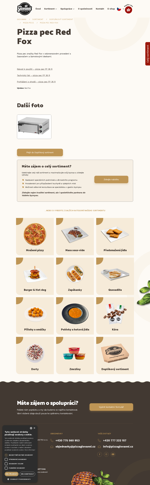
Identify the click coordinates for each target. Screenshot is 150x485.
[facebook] (99, 454)
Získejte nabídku (111, 179)
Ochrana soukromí (40, 472)
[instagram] (106, 454)
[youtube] (113, 454)
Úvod (38, 9)
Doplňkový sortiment (61, 19)
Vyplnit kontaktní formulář (111, 407)
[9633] (34, 138)
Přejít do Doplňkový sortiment (40, 152)
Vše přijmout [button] (11, 474)
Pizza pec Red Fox (49, 22)
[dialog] (20, 454)
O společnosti (85, 9)
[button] (20, 479)
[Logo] (24, 8)
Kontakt (100, 9)
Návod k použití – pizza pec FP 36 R (34, 69)
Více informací (29, 450)
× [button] (34, 428)
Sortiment (49, 9)
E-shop (111, 9)
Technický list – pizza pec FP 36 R (33, 75)
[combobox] (31, 428)
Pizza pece (28, 22)
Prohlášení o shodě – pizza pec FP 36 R (36, 82)
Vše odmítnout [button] (27, 474)
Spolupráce (66, 9)
